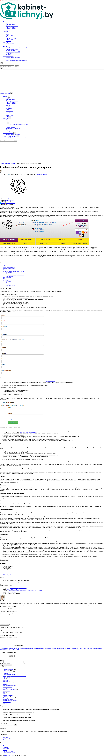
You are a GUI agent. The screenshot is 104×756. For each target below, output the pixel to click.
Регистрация (7, 265)
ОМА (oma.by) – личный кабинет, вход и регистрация (15, 720)
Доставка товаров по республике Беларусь (14, 271)
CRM (7, 34)
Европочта (10, 273)
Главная (2, 163)
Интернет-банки (10, 24)
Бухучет (8, 37)
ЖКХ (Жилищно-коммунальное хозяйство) (17, 60)
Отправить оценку (5, 624)
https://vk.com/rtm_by (12, 589)
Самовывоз (10, 276)
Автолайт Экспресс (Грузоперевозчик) (16, 275)
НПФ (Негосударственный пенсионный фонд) (18, 47)
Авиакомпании (10, 43)
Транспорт (6, 42)
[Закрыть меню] (12, 93)
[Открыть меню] (1, 68)
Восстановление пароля (9, 268)
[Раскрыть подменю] (9, 97)
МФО (7, 23)
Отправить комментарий (6, 665)
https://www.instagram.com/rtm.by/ (18, 588)
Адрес (9, 284)
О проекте (5, 737)
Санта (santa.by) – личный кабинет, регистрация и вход (15, 717)
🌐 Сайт (2, 203)
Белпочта (10, 272)
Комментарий (4, 660)
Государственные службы (9, 58)
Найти (16, 66)
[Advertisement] (52, 80)
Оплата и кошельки (11, 28)
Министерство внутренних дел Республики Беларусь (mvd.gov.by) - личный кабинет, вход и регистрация (26, 709)
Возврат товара (7, 277)
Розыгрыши (6, 691)
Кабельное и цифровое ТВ (13, 52)
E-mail (2, 663)
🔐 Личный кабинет (10, 203)
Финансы (5, 21)
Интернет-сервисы (11, 38)
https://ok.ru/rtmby (12, 592)
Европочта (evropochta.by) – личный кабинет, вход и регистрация (17, 712)
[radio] (53, 616)
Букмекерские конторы (12, 26)
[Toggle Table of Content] (1, 263)
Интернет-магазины (8, 56)
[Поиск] (15, 141)
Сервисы (5, 31)
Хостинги (8, 54)
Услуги (5, 46)
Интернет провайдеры (12, 49)
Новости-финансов (11, 27)
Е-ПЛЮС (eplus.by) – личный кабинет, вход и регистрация (16, 714)
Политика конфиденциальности (11, 740)
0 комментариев (42, 174)
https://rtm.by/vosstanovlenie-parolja (28, 432)
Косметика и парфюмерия (13, 57)
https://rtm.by (6, 198)
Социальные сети (11, 285)
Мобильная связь (10, 50)
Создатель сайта (7, 738)
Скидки (8, 30)
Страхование (9, 53)
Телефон (9, 281)
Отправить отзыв (19, 645)
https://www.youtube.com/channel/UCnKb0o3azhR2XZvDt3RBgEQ (26, 590)
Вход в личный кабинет (9, 267)
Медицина (9, 32)
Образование (9, 35)
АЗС (7, 45)
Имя (1, 662)
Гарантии (6, 278)
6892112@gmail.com (8, 574)
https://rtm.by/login (9, 200)
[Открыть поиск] (1, 63)
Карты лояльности (8, 682)
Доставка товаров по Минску (11, 270)
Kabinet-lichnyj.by (8, 755)
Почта (9, 282)
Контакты (6, 280)
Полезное (8, 41)
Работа (5, 693)
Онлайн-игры (9, 39)
